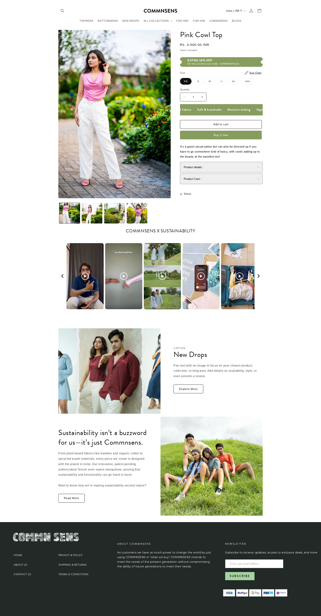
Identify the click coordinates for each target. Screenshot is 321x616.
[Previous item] (62, 276)
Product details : (193, 167)
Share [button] (187, 193)
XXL (249, 82)
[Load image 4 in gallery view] (137, 213)
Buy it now (221, 135)
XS (186, 81)
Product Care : (192, 178)
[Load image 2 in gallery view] (92, 213)
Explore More (188, 388)
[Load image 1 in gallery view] (69, 213)
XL (235, 82)
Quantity (185, 89)
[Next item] (258, 276)
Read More (71, 498)
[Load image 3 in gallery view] (114, 213)
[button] (62, 11)
